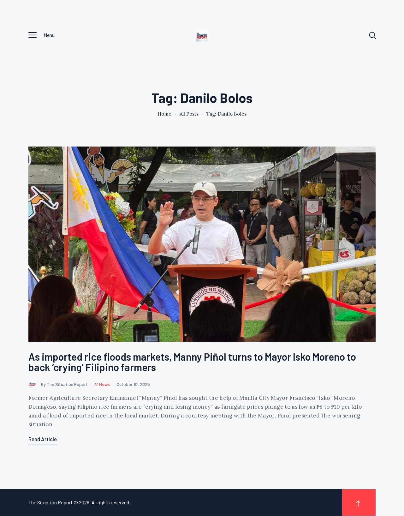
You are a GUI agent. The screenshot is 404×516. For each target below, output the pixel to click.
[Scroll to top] (359, 502)
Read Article (42, 439)
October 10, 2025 (133, 384)
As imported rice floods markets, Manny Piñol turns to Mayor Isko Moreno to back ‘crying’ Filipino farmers (192, 362)
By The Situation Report (65, 384)
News (104, 384)
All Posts (189, 114)
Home (164, 114)
